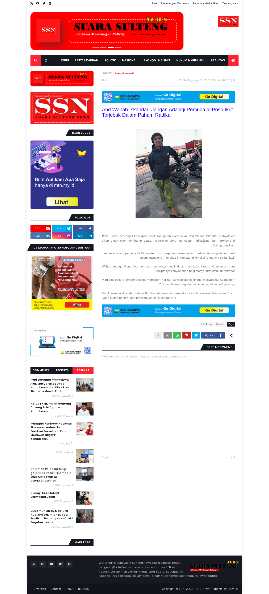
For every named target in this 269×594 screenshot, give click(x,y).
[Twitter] (196, 335)
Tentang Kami (230, 3)
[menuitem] (233, 60)
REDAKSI (83, 588)
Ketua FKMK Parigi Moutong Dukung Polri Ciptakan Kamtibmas (50, 407)
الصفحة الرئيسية (124, 73)
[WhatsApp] (177, 335)
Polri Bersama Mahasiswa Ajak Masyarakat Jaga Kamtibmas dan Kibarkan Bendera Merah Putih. (49, 385)
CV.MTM (233, 588)
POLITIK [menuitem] (110, 60)
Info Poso (206, 324)
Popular (83, 370)
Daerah (107, 73)
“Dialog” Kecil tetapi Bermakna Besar (45, 495)
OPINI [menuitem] (65, 60)
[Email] (168, 335)
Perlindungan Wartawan (175, 3)
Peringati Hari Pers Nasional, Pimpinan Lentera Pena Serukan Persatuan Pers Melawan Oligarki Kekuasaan (51, 431)
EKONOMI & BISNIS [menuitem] (157, 60)
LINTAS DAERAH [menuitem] (86, 60)
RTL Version (38, 588)
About (70, 588)
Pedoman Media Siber (206, 3)
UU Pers (152, 3)
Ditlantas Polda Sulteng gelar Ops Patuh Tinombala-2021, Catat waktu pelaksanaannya (51, 475)
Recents (62, 370)
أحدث (230, 457)
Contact (56, 588)
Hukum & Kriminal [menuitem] (190, 60)
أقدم (106, 457)
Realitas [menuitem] (218, 60)
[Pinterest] (186, 335)
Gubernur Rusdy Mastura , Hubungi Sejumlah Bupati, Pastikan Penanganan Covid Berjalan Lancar (51, 516)
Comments (41, 370)
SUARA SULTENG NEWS (194, 588)
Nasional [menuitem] (129, 60)
